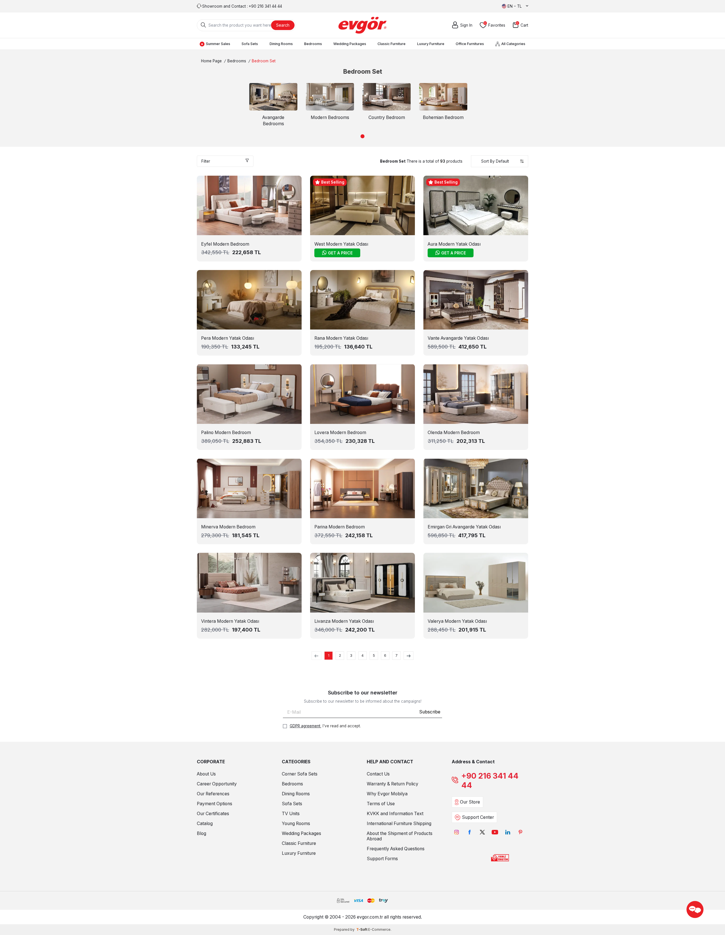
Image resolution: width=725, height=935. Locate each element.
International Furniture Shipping (399, 823)
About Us (206, 774)
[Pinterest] (520, 832)
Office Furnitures (470, 44)
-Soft (362, 929)
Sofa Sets (250, 44)
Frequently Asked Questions (396, 848)
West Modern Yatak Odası (341, 244)
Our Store (470, 802)
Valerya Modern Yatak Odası (457, 621)
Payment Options (214, 803)
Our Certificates (213, 813)
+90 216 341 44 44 (490, 780)
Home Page (211, 61)
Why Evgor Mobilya (387, 793)
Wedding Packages (349, 44)
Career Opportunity (217, 784)
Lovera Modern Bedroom (340, 432)
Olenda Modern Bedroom (454, 432)
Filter (205, 161)
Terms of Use (381, 803)
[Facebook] (469, 832)
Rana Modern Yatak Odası (341, 338)
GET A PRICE (340, 252)
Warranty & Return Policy (392, 784)
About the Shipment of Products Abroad (399, 836)
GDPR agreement (305, 726)
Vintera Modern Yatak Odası (230, 621)
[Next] (408, 655)
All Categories (513, 44)
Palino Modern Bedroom (226, 432)
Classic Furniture (392, 44)
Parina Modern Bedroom (339, 527)
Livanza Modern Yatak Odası (344, 621)
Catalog (205, 823)
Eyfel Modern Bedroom (225, 244)
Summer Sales (218, 44)
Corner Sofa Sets (299, 774)
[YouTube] (495, 832)
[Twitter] (482, 832)
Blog (201, 833)
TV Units (291, 813)
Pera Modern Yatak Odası (227, 338)
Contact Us (378, 774)
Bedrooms (313, 44)
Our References (213, 793)
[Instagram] (457, 832)
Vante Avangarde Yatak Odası (458, 338)
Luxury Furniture (430, 44)
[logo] (362, 25)
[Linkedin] (508, 832)
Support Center (478, 817)
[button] (362, 136)
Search (282, 25)
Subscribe (429, 712)
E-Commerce (379, 929)
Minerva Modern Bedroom (228, 527)
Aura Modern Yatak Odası (454, 244)
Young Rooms (296, 823)
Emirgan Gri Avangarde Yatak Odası (464, 527)
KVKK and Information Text (395, 813)
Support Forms (382, 858)
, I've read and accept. (325, 726)
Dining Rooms (281, 44)
